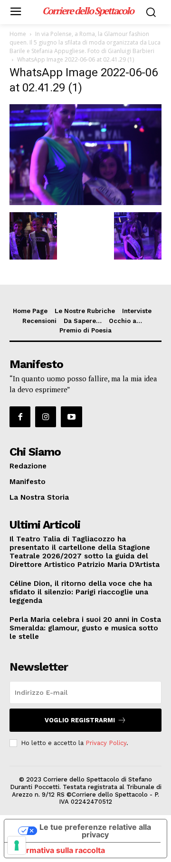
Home (18, 34)
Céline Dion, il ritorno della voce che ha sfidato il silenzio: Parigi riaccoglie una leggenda (81, 592)
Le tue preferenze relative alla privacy (95, 830)
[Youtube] (71, 416)
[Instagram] (45, 416)
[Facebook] (20, 416)
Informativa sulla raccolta (58, 850)
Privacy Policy (106, 742)
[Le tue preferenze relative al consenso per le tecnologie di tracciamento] (17, 845)
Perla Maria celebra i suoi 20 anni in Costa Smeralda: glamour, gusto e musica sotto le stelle (85, 628)
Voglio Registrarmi (80, 720)
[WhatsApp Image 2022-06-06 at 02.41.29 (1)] (86, 202)
